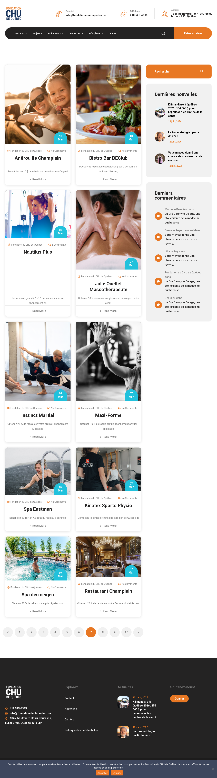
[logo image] (13, 13)
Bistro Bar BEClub (108, 158)
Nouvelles (71, 709)
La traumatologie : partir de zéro (183, 134)
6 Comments (59, 244)
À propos (20, 33)
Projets (36, 33)
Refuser (117, 773)
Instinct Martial (37, 415)
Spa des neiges (38, 594)
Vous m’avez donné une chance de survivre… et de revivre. (185, 156)
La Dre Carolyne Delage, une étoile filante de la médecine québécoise (182, 218)
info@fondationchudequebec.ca (86, 15)
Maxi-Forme (108, 415)
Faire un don (193, 33)
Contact (69, 698)
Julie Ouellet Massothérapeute (108, 286)
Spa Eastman (38, 509)
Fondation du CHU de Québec (26, 150)
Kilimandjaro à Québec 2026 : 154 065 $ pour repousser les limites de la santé (185, 110)
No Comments (58, 150)
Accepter (102, 773)
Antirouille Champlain (38, 158)
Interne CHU (75, 33)
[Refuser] (212, 769)
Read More (39, 179)
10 (126, 632)
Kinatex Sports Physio (108, 505)
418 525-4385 (139, 15)
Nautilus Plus (38, 252)
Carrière (69, 719)
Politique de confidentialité (81, 730)
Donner (112, 33)
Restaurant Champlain (108, 591)
